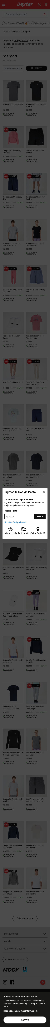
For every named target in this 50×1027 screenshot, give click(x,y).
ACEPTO (25, 1020)
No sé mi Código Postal (15, 522)
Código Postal (11, 511)
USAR (40, 516)
